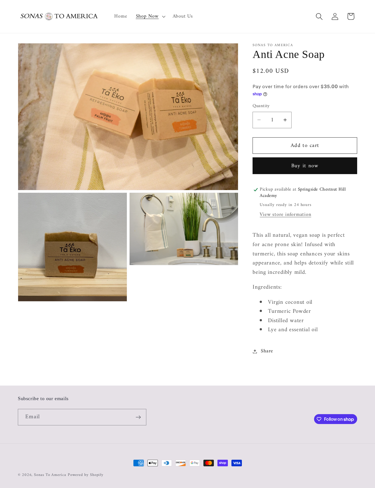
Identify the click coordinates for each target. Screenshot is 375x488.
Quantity (261, 106)
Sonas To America (50, 475)
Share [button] (267, 351)
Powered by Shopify (85, 475)
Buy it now (305, 165)
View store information (285, 214)
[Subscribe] (138, 417)
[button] (149, 16)
